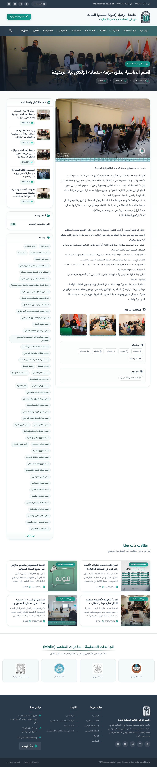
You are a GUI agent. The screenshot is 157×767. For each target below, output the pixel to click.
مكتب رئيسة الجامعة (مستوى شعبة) (35, 291)
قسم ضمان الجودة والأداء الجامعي (36, 418)
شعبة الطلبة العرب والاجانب (38, 515)
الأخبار (36, 31)
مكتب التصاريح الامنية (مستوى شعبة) (35, 278)
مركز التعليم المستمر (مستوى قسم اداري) (33, 311)
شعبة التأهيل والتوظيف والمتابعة (36, 431)
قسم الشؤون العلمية (41, 450)
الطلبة (103, 31)
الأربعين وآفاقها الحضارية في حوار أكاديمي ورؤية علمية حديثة (23, 173)
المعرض (63, 31)
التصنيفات (48, 31)
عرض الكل (31, 536)
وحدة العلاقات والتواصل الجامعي (36, 353)
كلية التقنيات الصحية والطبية (62, 720)
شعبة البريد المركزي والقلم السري (36, 398)
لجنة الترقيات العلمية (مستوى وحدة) (35, 272)
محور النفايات (30, 246)
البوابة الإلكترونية (17, 16)
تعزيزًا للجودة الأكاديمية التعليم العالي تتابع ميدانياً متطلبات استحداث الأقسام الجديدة (102, 603)
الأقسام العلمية (92, 720)
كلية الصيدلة (69, 725)
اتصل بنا (25, 31)
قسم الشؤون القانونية (41, 444)
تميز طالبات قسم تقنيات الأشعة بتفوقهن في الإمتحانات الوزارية (101, 567)
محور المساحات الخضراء (40, 252)
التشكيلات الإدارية (91, 725)
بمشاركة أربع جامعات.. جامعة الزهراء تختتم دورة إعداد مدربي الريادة (23, 114)
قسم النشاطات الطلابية (40, 489)
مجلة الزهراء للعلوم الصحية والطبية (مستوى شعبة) (30, 285)
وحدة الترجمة (28, 366)
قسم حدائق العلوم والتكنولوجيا (37, 470)
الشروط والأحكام (13, 762)
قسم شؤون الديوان (20, 444)
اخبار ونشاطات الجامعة (39, 224)
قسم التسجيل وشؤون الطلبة (38, 522)
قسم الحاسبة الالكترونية (40, 528)
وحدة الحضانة (43, 366)
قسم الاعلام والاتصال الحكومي (37, 502)
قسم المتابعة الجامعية (40, 496)
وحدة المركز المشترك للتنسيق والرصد (34, 360)
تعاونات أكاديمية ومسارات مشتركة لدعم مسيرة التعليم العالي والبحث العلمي (23, 193)
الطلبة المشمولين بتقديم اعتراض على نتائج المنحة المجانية (28, 567)
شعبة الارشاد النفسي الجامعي (38, 392)
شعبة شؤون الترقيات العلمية (38, 405)
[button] (39, 4)
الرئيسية (144, 31)
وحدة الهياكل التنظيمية (40, 385)
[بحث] (10, 30)
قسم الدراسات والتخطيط (39, 509)
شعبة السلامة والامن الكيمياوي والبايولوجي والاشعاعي (33, 339)
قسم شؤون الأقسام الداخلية (38, 463)
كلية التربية (69, 715)
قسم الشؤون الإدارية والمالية (38, 437)
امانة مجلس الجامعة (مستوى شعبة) (35, 298)
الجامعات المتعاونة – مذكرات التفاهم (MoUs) (78, 647)
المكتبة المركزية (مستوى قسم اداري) (35, 317)
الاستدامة (90, 31)
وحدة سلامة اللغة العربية (39, 379)
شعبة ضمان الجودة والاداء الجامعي (36, 411)
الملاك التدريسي (92, 731)
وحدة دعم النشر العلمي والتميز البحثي (34, 265)
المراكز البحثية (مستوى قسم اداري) (36, 304)
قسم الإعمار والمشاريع (40, 483)
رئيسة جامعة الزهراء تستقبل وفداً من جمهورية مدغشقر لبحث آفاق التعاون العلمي (23, 134)
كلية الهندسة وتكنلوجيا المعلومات (60, 731)
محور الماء (22, 252)
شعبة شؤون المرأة (22, 424)
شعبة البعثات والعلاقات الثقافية (37, 330)
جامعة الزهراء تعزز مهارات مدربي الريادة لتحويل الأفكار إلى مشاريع (23, 154)
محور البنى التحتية (42, 259)
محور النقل (45, 246)
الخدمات (76, 31)
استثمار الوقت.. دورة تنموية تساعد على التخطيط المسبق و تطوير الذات (29, 603)
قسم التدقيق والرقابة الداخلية (37, 457)
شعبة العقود (21, 385)
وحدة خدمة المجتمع (20, 372)
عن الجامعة (130, 31)
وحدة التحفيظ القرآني (41, 372)
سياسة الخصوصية (31, 762)
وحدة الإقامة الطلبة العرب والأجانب (35, 347)
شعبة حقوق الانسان (41, 324)
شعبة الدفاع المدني (41, 424)
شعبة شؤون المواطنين (40, 476)
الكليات (115, 31)
